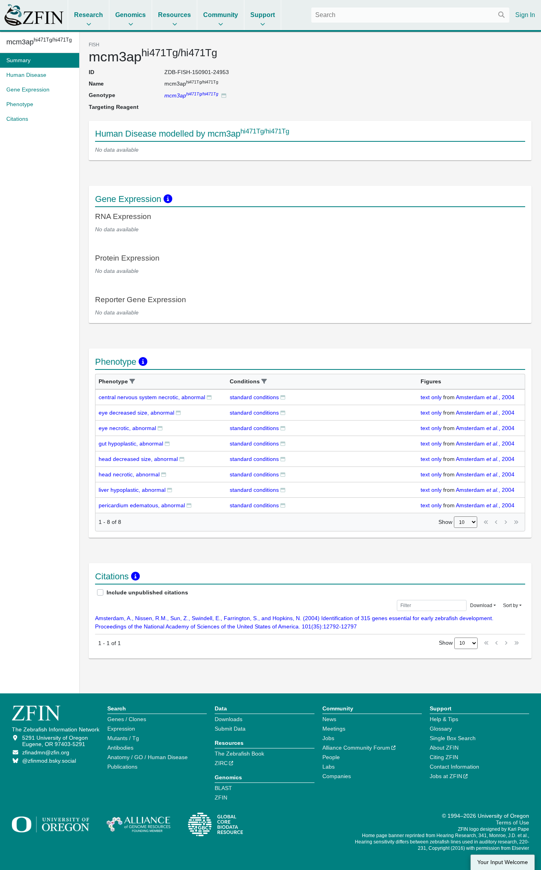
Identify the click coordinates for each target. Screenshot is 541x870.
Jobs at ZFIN (446, 776)
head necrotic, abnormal (129, 474)
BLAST (223, 788)
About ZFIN (444, 747)
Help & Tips (444, 719)
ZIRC (221, 763)
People (331, 757)
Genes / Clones (126, 719)
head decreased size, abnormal (138, 459)
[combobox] (410, 15)
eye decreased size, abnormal (136, 412)
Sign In (525, 14)
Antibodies (120, 747)
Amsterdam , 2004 (485, 397)
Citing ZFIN (444, 757)
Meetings (333, 728)
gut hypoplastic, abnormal (131, 443)
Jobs (328, 738)
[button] (132, 381)
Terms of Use (512, 822)
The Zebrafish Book (239, 753)
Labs (328, 766)
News (329, 719)
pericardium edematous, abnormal (142, 505)
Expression (121, 728)
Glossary (441, 728)
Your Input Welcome (502, 862)
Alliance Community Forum (356, 747)
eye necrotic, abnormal (127, 428)
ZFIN (221, 797)
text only (431, 397)
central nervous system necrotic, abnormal (152, 397)
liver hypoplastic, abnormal (132, 490)
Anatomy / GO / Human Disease (147, 757)
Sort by (510, 605)
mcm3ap (39, 42)
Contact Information (454, 766)
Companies (336, 776)
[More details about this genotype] (223, 95)
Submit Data (230, 728)
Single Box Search (453, 738)
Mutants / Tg (123, 738)
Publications (122, 766)
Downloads (228, 719)
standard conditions (254, 397)
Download (481, 605)
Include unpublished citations (147, 592)
